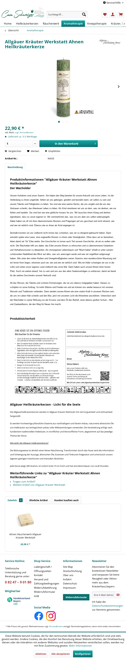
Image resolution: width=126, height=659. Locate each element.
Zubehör (14, 500)
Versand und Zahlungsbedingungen (46, 581)
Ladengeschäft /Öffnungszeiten (43, 569)
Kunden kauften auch (66, 500)
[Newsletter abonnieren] (118, 595)
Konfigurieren (83, 653)
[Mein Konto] (112, 14)
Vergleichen (14, 151)
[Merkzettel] (104, 14)
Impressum (69, 587)
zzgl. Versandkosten (24, 132)
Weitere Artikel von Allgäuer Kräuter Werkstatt (38, 484)
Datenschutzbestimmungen (107, 605)
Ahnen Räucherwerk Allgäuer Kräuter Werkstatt (25, 536)
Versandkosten (56, 626)
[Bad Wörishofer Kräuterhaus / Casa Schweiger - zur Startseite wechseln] (23, 12)
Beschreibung (15, 167)
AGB (36, 596)
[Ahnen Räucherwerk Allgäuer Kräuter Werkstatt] (25, 519)
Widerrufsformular (44, 591)
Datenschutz (70, 583)
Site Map (68, 566)
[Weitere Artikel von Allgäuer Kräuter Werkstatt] (109, 45)
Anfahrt (67, 579)
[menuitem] (67, 16)
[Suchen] (84, 14)
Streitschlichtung (72, 571)
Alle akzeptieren (60, 653)
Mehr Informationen (80, 645)
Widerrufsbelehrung (45, 587)
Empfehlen (54, 151)
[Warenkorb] (120, 14)
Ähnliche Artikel (38, 500)
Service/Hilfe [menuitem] (113, 2)
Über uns (68, 575)
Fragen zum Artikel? (23, 481)
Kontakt (38, 575)
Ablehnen (40, 653)
